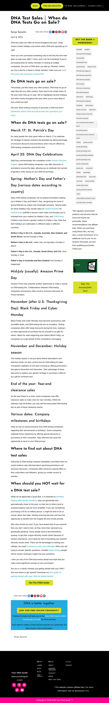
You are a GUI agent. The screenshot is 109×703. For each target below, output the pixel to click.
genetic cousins (88, 142)
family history (89, 105)
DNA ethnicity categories (83, 71)
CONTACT (52, 673)
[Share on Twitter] (53, 32)
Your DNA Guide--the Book (84, 202)
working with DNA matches (84, 189)
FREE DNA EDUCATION (52, 6)
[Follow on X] (14, 685)
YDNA (78, 194)
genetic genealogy (81, 146)
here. (87, 691)
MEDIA (50, 676)
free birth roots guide (82, 118)
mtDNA (78, 172)
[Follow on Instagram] (24, 685)
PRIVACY (69, 665)
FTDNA (78, 142)
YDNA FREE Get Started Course (85, 198)
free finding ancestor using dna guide (85, 136)
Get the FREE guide (39, 583)
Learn (39, 665)
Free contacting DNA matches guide (85, 124)
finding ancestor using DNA (84, 114)
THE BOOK (68, 6)
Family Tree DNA (81, 109)
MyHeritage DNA (81, 176)
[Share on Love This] (62, 32)
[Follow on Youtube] (22, 690)
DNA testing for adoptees (83, 101)
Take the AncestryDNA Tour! (85, 287)
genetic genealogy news (83, 151)
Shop (39, 668)
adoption (87, 49)
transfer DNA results (82, 185)
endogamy (79, 105)
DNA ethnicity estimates (83, 79)
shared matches (89, 181)
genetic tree (79, 168)
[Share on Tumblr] (59, 32)
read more (79, 181)
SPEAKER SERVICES (52, 669)
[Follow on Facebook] (19, 685)
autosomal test (80, 66)
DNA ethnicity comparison (83, 75)
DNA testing (89, 97)
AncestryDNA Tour (81, 62)
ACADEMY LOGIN (94, 6)
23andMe (79, 49)
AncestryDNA (80, 58)
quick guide (92, 176)
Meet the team (54, 679)
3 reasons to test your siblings (40, 546)
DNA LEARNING (79, 6)
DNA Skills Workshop (82, 92)
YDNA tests (58, 216)
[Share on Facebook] (50, 32)
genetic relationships (82, 164)
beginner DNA (92, 66)
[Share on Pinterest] (56, 32)
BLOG (35, 6)
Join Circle (39, 675)
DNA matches (80, 84)
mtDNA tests (16, 212)
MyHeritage (86, 172)
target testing (55, 550)
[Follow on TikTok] (17, 690)
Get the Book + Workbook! (85, 41)
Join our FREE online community (39, 610)
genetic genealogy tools (83, 159)
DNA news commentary (83, 88)
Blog (39, 671)
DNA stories (79, 97)
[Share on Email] (65, 32)
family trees (92, 109)
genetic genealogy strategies (84, 155)
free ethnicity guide (81, 130)
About (51, 665)
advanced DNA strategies (83, 54)
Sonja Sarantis (20, 636)
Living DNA (89, 168)
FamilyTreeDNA (51, 209)
